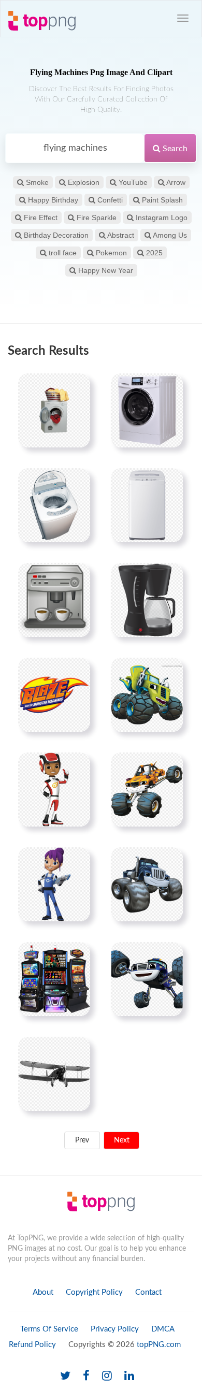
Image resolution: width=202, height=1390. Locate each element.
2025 (153, 253)
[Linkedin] (129, 1376)
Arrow (175, 182)
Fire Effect (39, 217)
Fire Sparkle (96, 217)
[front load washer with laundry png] (54, 410)
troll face (62, 253)
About (43, 1292)
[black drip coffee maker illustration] (147, 599)
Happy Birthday (52, 200)
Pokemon (110, 253)
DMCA (163, 1329)
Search (174, 148)
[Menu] (183, 18)
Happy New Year (104, 270)
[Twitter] (65, 1376)
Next (121, 1140)
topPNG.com (159, 1345)
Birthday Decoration (55, 235)
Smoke (36, 182)
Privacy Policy (115, 1329)
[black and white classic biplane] (54, 1073)
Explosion (82, 182)
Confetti (109, 200)
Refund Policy (32, 1345)
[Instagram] (107, 1376)
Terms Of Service (49, 1329)
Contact (148, 1292)
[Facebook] (86, 1376)
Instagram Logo (160, 217)
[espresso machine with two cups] (54, 599)
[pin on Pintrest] (76, 387)
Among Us (169, 235)
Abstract (120, 235)
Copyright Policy (94, 1292)
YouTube (132, 182)
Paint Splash (161, 200)
